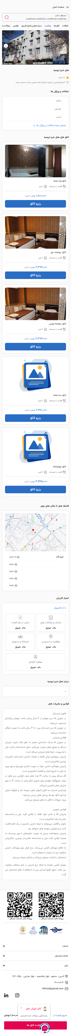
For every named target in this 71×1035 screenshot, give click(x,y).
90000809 (58, 982)
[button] (6, 46)
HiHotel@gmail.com (52, 989)
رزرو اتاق (35, 203)
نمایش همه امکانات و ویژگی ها (51, 125)
